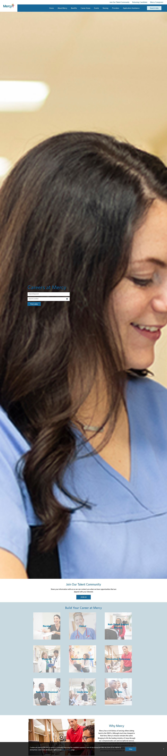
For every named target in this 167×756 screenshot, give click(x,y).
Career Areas (85, 8)
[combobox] (49, 294)
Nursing (105, 8)
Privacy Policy (66, 750)
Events (96, 8)
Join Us (84, 597)
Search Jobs (154, 8)
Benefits (74, 8)
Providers (115, 8)
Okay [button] (130, 749)
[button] (61, 737)
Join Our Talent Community (119, 2)
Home (51, 8)
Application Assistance (131, 8)
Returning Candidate (139, 2)
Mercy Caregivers (156, 2)
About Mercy (62, 8)
